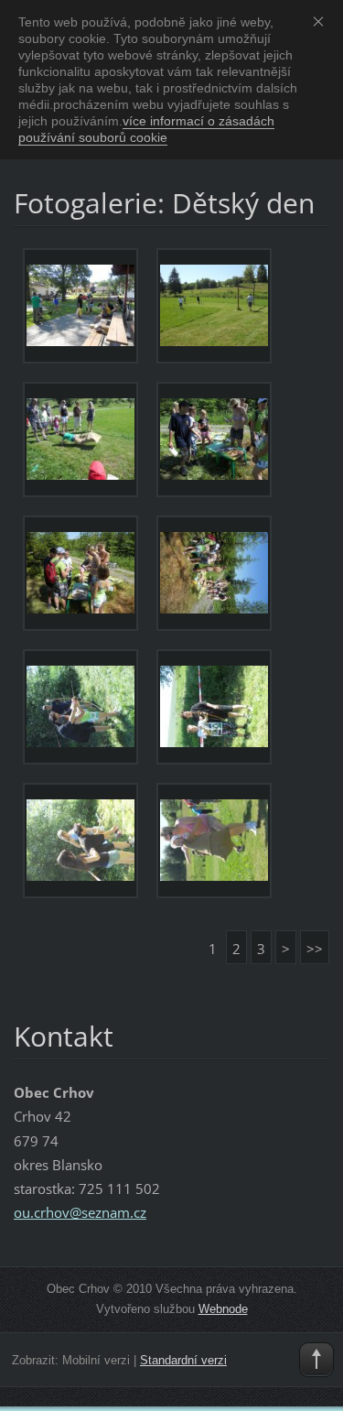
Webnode (223, 1309)
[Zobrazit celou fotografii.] (80, 306)
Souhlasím (322, 21)
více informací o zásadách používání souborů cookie (146, 129)
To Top (316, 1359)
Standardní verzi (183, 1360)
